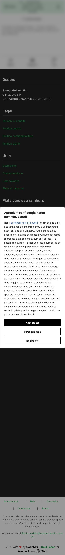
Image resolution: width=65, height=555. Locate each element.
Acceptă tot (32, 322)
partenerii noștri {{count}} (24, 222)
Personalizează (32, 331)
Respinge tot (33, 340)
